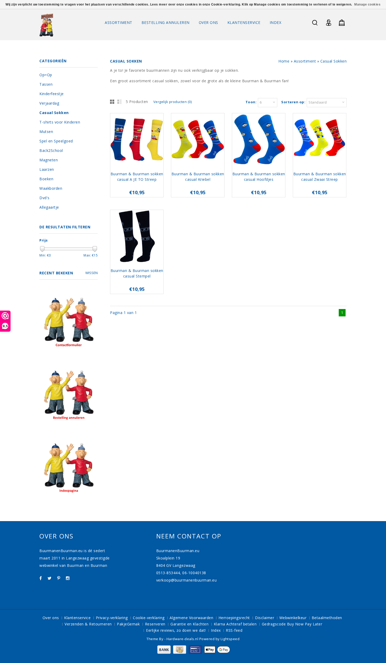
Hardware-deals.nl (182, 638)
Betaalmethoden (327, 617)
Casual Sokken (333, 61)
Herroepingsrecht (234, 617)
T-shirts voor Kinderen (59, 122)
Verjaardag (49, 103)
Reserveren (155, 623)
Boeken (46, 178)
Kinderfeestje (51, 93)
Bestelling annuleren (166, 22)
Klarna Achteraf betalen (235, 623)
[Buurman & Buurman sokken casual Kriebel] (197, 140)
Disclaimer (264, 617)
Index (275, 22)
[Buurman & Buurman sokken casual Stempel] (136, 237)
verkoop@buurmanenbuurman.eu (186, 580)
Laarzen (46, 169)
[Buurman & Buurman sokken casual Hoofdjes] (258, 140)
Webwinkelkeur (293, 617)
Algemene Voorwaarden (191, 617)
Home (283, 61)
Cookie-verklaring (149, 617)
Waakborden (50, 188)
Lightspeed (230, 638)
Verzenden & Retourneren (88, 623)
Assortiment (118, 22)
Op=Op (45, 74)
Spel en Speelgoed (56, 140)
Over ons (208, 22)
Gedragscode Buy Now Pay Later (292, 623)
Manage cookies (367, 4)
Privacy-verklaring (112, 617)
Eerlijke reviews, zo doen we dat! (176, 630)
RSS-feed (234, 630)
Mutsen (46, 131)
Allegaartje (49, 207)
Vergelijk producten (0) (172, 101)
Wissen (91, 273)
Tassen (46, 84)
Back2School (51, 150)
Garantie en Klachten (189, 623)
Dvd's (44, 197)
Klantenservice (243, 22)
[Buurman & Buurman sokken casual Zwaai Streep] (319, 140)
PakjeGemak (128, 623)
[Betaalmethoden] (193, 652)
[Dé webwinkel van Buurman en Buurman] (46, 25)
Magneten (48, 159)
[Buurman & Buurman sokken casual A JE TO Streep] (136, 140)
